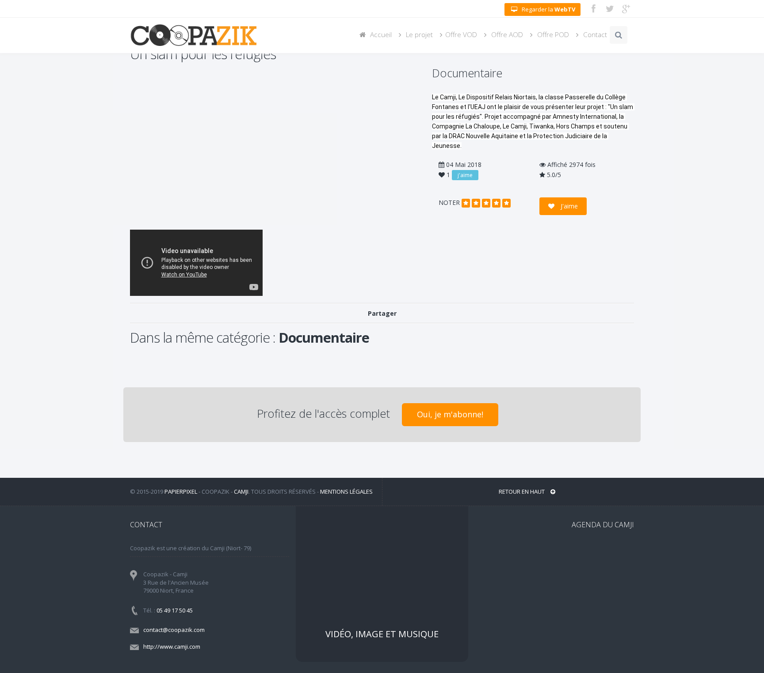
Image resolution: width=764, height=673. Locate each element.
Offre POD (552, 34)
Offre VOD (461, 34)
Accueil (380, 34)
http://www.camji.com (171, 646)
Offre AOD (506, 34)
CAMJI (241, 491)
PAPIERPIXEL (180, 491)
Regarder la (548, 9)
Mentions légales (346, 491)
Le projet (418, 34)
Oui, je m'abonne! (450, 414)
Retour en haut (522, 491)
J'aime (568, 206)
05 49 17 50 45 (175, 610)
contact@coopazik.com (174, 630)
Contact (594, 34)
